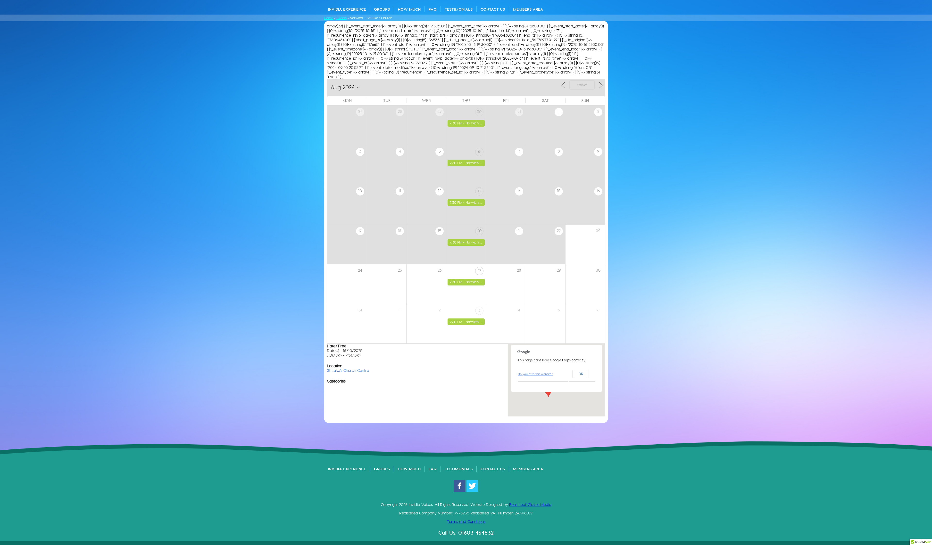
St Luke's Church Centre (348, 370)
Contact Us (493, 9)
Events (341, 18)
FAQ (433, 9)
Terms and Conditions (466, 521)
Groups (382, 9)
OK (581, 374)
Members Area (528, 9)
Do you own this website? (535, 374)
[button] (548, 392)
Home (328, 18)
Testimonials (459, 9)
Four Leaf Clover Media (530, 504)
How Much (409, 9)
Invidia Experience (347, 9)
